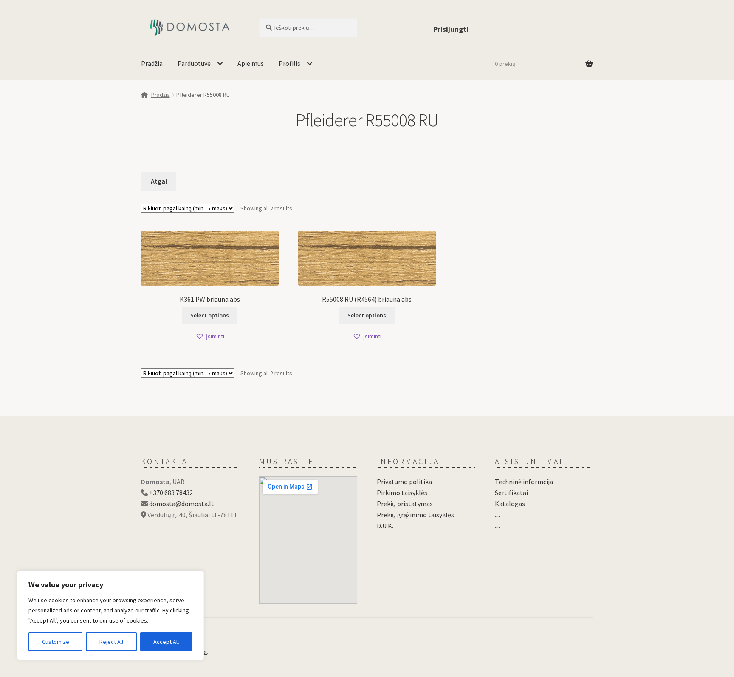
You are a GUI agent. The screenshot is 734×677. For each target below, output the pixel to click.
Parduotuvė (194, 63)
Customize (55, 642)
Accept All (166, 642)
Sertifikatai (511, 492)
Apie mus (250, 63)
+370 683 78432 (171, 492)
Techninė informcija (524, 481)
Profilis (289, 63)
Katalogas (510, 503)
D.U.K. (385, 525)
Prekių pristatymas (405, 503)
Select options (209, 315)
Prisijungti (451, 29)
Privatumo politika (404, 481)
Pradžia (152, 63)
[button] (209, 336)
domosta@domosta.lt (181, 503)
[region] (110, 615)
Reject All (111, 642)
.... (497, 514)
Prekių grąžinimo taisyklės (415, 514)
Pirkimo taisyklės (402, 492)
